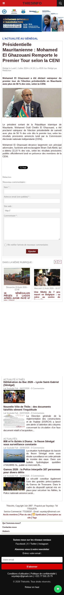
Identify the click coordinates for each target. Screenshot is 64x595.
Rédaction (7, 70)
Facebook (21, 543)
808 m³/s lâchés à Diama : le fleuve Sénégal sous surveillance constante (28, 443)
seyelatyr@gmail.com (22, 576)
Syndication (40, 514)
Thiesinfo (32, 3)
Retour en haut (32, 587)
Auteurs (6, 531)
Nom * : (7, 187)
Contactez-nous (9, 527)
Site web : (8, 206)
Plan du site (25, 514)
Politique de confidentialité (43, 573)
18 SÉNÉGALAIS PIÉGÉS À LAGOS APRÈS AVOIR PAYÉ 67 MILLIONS (17, 295)
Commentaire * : (11, 216)
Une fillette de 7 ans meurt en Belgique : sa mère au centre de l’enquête (47, 294)
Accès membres (10, 514)
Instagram (43, 543)
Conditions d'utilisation (18, 573)
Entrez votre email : (32, 553)
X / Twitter (32, 543)
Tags (34, 518)
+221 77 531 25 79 (44, 576)
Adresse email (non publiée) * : (17, 197)
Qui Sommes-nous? (11, 523)
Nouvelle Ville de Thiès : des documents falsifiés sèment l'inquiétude (27, 408)
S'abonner (32, 566)
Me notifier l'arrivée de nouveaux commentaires (27, 245)
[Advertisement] (30, 341)
